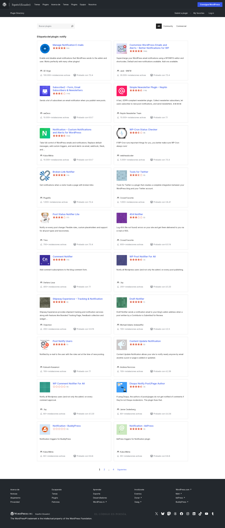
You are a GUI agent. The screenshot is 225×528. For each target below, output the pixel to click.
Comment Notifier (63, 256)
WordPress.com (184, 489)
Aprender (97, 489)
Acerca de (14, 489)
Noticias (13, 494)
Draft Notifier (137, 298)
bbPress (180, 498)
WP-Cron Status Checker (143, 129)
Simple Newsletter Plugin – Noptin (148, 87)
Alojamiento (15, 498)
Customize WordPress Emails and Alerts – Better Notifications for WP (149, 46)
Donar (138, 498)
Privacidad (15, 502)
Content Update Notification (145, 341)
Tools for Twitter (139, 171)
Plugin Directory (17, 13)
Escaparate (57, 489)
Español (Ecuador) (42, 514)
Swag (138, 502)
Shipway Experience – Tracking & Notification (78, 298)
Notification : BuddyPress (67, 425)
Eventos (138, 494)
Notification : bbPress (142, 425)
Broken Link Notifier (64, 171)
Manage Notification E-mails (68, 45)
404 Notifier (136, 214)
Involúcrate (139, 489)
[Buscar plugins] (72, 26)
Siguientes (122, 469)
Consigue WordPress (210, 4)
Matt (179, 494)
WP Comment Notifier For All (69, 383)
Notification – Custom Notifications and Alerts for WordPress (72, 131)
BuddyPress (182, 502)
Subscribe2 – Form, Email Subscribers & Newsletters (68, 89)
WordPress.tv (100, 502)
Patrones (56, 502)
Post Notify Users (62, 341)
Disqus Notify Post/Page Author (147, 383)
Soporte (96, 494)
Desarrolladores (100, 498)
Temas (55, 494)
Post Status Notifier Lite (66, 214)
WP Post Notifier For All (143, 256)
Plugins (55, 498)
